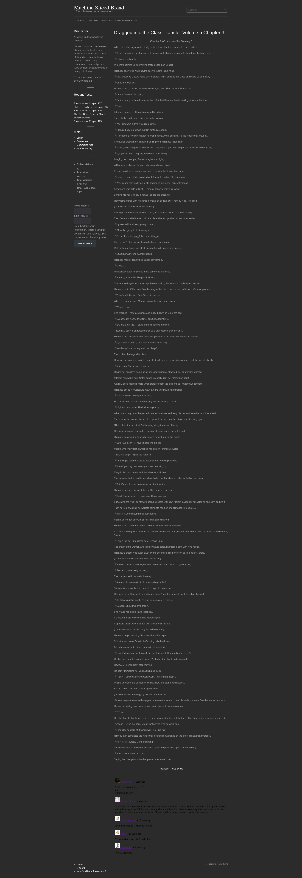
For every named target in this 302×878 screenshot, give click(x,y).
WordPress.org (84, 148)
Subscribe (84, 243)
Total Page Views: (87, 187)
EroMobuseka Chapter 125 (88, 121)
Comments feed (85, 144)
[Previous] (164, 768)
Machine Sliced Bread (99, 7)
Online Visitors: (86, 164)
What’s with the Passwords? (119, 20)
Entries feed (83, 141)
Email (81, 215)
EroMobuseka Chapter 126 (88, 110)
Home (80, 20)
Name (81, 205)
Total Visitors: (85, 180)
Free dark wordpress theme (216, 864)
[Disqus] (171, 815)
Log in (80, 137)
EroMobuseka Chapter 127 (88, 103)
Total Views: (84, 172)
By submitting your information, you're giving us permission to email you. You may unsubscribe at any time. (90, 232)
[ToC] (173, 768)
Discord (93, 20)
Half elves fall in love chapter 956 (91, 107)
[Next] (180, 768)
